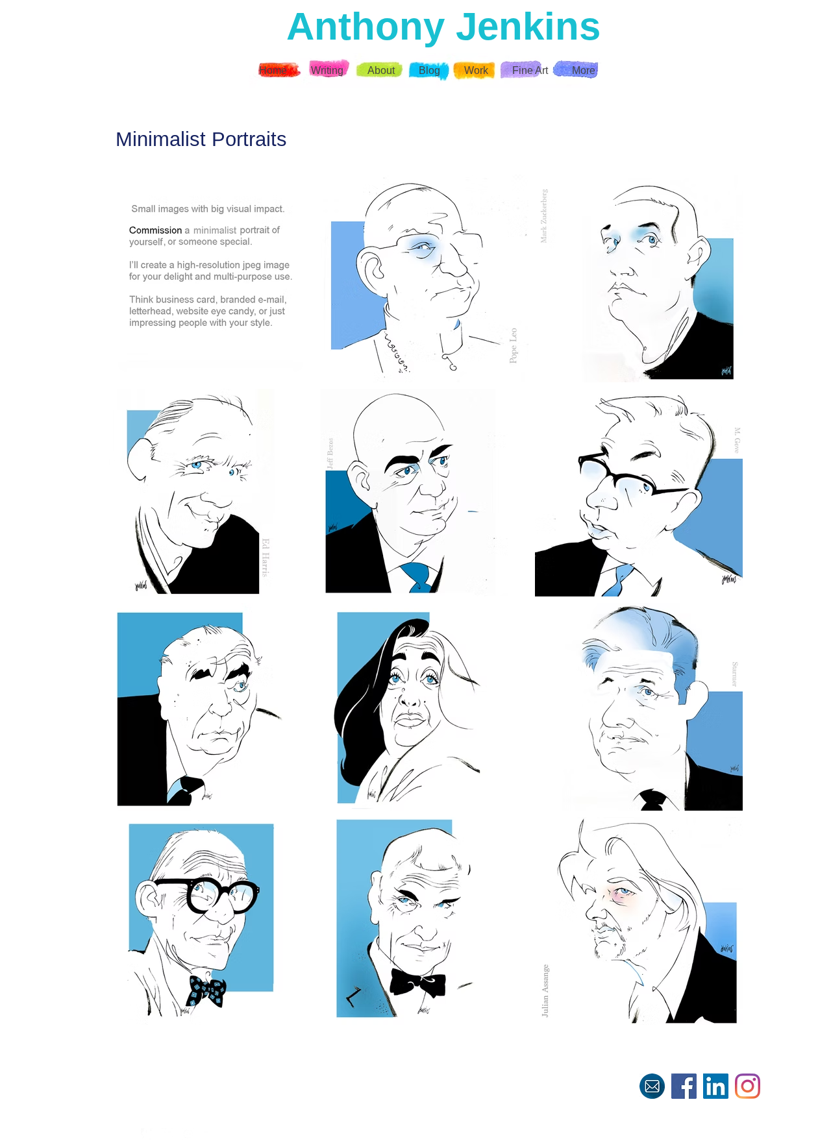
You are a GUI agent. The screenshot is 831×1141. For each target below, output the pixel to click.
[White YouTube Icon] (209, 1134)
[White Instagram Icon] (188, 1134)
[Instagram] (747, 1086)
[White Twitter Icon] (167, 1134)
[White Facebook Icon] (147, 1134)
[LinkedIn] (715, 1086)
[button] (478, 70)
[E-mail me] (652, 1086)
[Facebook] (684, 1086)
